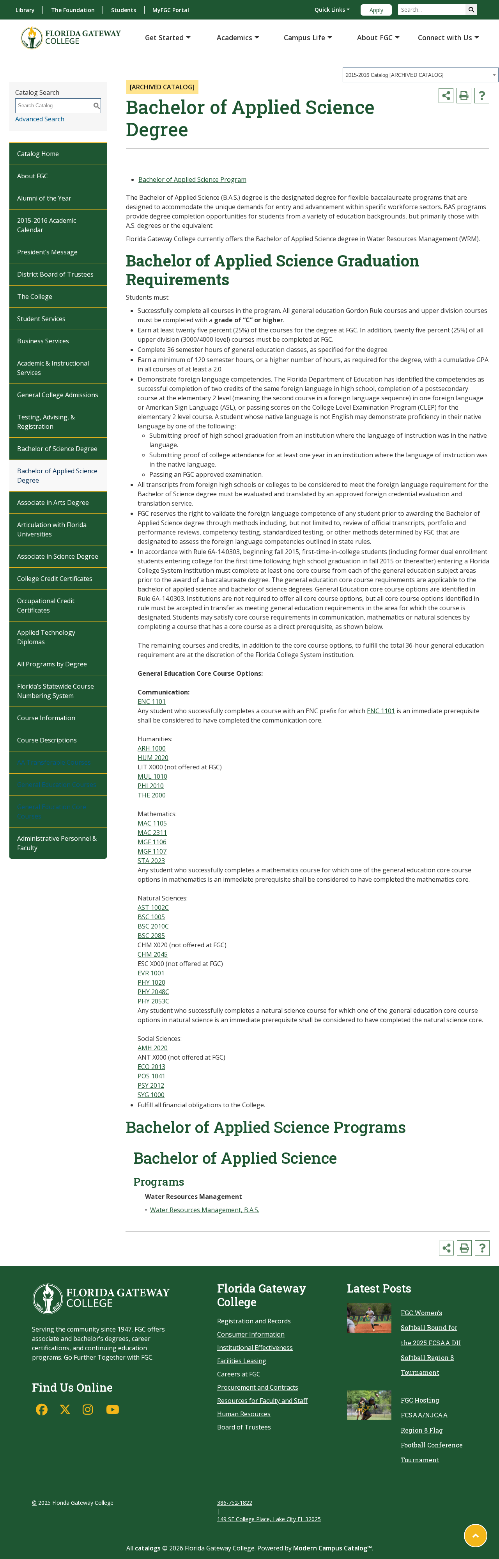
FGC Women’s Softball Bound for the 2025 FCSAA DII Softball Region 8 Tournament (431, 1343)
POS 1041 (151, 1076)
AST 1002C (153, 907)
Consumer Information (251, 1334)
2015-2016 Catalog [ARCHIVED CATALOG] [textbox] (395, 75)
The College (34, 296)
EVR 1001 (151, 973)
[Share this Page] (446, 95)
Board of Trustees (244, 1427)
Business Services (43, 341)
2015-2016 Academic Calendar (46, 225)
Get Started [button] (164, 37)
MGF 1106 (152, 842)
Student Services (41, 318)
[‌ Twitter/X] (67, 1409)
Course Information (46, 718)
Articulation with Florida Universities (52, 529)
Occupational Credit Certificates (45, 605)
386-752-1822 (234, 1502)
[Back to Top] (475, 1535)
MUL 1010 (152, 776)
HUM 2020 (153, 757)
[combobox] (421, 74)
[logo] (71, 37)
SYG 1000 (151, 1094)
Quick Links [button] (330, 9)
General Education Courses (56, 784)
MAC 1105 (152, 823)
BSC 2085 (151, 935)
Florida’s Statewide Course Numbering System (55, 691)
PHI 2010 (151, 785)
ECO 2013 (151, 1066)
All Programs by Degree (52, 664)
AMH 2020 (153, 1048)
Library (25, 10)
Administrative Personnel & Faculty (57, 843)
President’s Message (47, 252)
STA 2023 (151, 860)
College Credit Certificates (54, 578)
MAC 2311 (152, 832)
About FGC (32, 176)
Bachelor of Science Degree (57, 448)
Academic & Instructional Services (53, 368)
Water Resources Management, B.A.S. (204, 1210)
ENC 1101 (152, 701)
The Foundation (73, 10)
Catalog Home (38, 153)
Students (123, 10)
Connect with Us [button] (445, 37)
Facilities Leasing (241, 1361)
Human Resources (244, 1414)
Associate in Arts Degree (53, 502)
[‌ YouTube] (114, 1409)
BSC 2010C (153, 926)
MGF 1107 (152, 851)
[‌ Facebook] (43, 1409)
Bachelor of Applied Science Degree (57, 476)
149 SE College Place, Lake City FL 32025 (269, 1519)
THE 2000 (152, 795)
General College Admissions (57, 395)
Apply (376, 10)
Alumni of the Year (44, 198)
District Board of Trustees (55, 274)
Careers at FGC (238, 1374)
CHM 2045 (153, 954)
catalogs (148, 1548)
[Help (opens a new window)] (481, 95)
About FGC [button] (375, 37)
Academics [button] (234, 37)
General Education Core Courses (51, 811)
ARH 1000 (152, 748)
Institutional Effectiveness (255, 1347)
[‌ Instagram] (90, 1409)
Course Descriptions (47, 740)
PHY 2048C (153, 991)
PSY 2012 (151, 1085)
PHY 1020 (151, 982)
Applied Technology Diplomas (46, 637)
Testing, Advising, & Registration (46, 422)
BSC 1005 (151, 917)
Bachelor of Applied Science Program (192, 179)
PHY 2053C (153, 1001)
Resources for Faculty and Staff (262, 1400)
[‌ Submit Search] (471, 9)
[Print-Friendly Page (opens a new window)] (464, 95)
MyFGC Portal (170, 10)
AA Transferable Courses (54, 762)
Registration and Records (254, 1321)
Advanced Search (39, 119)
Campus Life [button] (304, 37)
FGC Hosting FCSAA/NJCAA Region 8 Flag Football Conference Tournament (432, 1430)
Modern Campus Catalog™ (332, 1548)
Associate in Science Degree (57, 556)
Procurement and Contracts (257, 1387)
